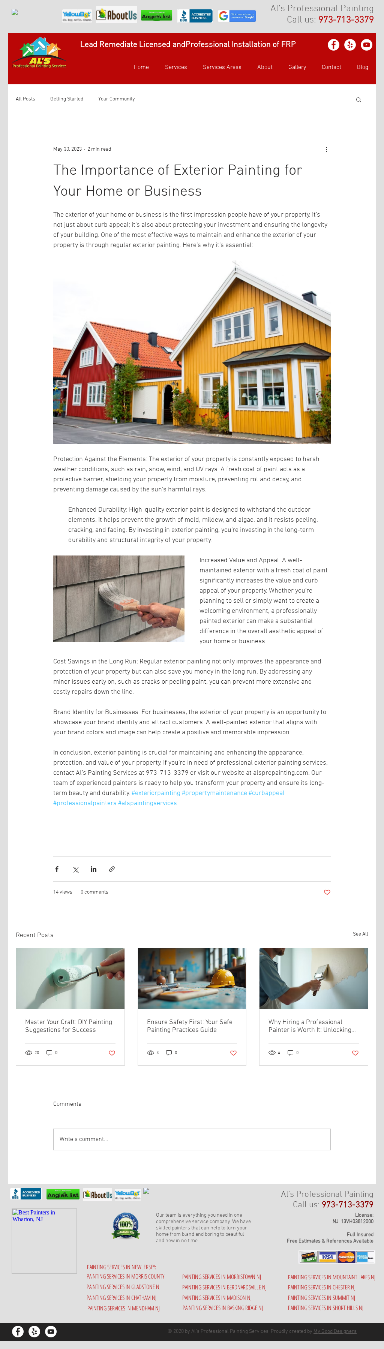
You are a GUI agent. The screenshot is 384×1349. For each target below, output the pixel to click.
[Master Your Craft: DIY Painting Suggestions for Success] (70, 978)
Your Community (116, 99)
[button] (220, 67)
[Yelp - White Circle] (350, 45)
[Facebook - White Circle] (333, 45)
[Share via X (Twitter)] (75, 869)
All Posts (25, 99)
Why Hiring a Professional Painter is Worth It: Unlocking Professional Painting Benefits (312, 1026)
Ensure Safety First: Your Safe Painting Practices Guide (189, 1026)
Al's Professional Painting (322, 9)
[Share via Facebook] (56, 869)
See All (360, 934)
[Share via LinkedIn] (93, 869)
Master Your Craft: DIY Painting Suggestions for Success (68, 1026)
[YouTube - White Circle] (366, 45)
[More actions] (326, 149)
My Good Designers (335, 1331)
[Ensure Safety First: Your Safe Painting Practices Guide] (192, 978)
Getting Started (66, 99)
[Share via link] (112, 869)
